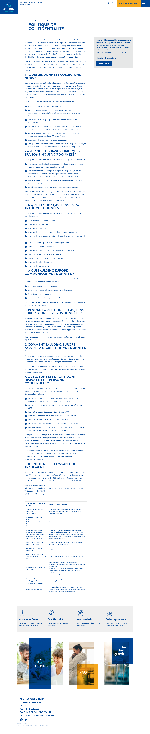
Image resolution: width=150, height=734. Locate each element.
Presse (23, 705)
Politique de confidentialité (35, 712)
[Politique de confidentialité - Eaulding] (9, 7)
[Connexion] (108, 3)
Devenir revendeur (30, 702)
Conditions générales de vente (37, 715)
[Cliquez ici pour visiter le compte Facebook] (21, 720)
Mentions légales (29, 708)
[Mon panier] (113, 3)
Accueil (30, 21)
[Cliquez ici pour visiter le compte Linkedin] (26, 720)
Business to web (29, 727)
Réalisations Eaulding (32, 699)
